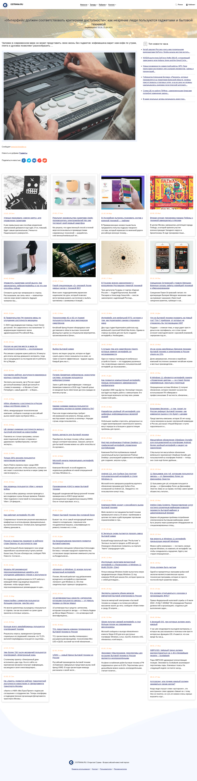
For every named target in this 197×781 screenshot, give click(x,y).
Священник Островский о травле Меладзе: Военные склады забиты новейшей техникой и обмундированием (171, 285)
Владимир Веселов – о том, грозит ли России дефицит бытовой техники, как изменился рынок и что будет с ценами (168, 411)
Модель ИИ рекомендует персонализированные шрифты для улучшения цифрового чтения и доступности (25, 572)
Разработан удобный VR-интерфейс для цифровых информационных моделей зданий (120, 414)
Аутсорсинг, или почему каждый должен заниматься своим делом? (169, 682)
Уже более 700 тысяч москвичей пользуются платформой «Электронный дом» (25, 653)
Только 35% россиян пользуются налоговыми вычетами (19, 459)
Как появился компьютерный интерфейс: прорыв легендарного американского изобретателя (121, 383)
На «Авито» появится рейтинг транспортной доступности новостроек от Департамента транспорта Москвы (25, 683)
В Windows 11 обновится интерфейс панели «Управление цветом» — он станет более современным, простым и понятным (171, 380)
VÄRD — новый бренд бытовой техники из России (73, 656)
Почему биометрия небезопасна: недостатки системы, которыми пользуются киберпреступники (74, 377)
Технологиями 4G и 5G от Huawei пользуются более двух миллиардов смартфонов (70, 320)
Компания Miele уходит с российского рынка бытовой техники (122, 506)
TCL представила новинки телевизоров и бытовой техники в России (72, 630)
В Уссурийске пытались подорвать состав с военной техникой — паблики (122, 219)
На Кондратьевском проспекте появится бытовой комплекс (72, 542)
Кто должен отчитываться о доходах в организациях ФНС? (168, 594)
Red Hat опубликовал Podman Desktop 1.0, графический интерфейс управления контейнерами (121, 445)
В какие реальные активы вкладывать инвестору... (164, 99)
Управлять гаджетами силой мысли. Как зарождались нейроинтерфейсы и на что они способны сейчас (25, 285)
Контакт (111, 4)
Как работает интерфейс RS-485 (19, 515)
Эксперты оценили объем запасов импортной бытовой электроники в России (121, 594)
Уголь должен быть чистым (163, 567)
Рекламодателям (120, 769)
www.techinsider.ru (18, 147)
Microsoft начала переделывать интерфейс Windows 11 (73, 461)
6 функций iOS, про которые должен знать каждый (170, 623)
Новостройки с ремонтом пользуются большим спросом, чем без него (21, 601)
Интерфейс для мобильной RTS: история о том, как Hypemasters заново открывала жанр (122, 320)
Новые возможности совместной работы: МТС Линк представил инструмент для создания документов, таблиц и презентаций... (168, 68)
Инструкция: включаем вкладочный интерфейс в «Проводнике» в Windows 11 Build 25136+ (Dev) (121, 564)
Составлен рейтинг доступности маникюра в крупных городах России (25, 376)
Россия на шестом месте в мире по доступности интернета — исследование (23, 347)
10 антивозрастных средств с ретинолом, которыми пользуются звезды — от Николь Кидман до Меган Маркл (73, 600)
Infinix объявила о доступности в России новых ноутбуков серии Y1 (23, 404)
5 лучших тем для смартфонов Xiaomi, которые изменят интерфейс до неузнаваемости (119, 351)
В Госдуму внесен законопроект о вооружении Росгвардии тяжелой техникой (121, 284)
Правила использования (81, 769)
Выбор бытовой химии (63, 349)
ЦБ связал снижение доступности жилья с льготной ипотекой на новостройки (24, 430)
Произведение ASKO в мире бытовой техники (70, 487)
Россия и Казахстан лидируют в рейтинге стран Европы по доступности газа (23, 542)
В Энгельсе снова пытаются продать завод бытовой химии (122, 534)
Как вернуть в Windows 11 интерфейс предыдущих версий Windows (168, 540)
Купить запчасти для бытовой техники (71, 434)
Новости (83, 4)
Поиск (180, 4)
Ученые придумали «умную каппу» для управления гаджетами (22, 219)
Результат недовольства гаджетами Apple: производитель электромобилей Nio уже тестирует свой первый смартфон (73, 220)
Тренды (93, 4)
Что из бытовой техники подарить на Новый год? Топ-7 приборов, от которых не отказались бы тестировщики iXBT (171, 320)
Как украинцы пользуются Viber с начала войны (23, 487)
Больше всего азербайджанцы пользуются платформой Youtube (24, 627)
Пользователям (106, 769)
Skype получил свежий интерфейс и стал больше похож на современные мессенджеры (121, 624)
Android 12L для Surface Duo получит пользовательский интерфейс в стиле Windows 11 (119, 476)
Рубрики (102, 4)
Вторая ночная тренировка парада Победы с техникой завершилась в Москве (171, 219)
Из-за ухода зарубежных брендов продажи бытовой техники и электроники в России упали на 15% (170, 351)
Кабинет (191, 4)
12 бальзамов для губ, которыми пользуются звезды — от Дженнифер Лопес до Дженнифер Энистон (171, 476)
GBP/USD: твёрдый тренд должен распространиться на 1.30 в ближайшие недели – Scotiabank (169, 653)
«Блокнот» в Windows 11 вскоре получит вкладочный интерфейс (72, 570)
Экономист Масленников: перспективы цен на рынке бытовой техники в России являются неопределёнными (122, 655)
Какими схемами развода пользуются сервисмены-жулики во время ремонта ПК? (73, 407)
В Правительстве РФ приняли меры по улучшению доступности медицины (22, 319)
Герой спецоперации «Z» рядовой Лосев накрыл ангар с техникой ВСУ (72, 286)
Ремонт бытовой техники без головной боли (74, 515)
